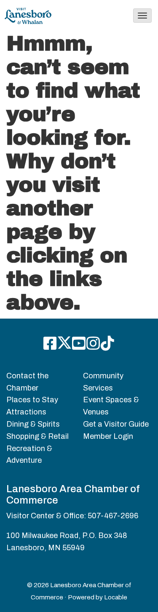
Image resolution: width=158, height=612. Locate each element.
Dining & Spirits (33, 424)
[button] (142, 15)
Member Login (108, 436)
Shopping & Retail (37, 436)
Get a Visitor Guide (116, 424)
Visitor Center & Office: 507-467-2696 (72, 516)
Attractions (26, 412)
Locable (115, 597)
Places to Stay (32, 400)
